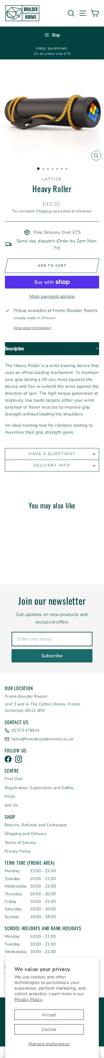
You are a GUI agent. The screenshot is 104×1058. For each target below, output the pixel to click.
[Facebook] (8, 759)
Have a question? (52, 453)
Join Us (11, 805)
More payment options (52, 296)
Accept (49, 1015)
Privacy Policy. (28, 999)
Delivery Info (52, 465)
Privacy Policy (18, 851)
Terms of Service (20, 842)
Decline (49, 1029)
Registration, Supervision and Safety (39, 788)
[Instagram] (18, 759)
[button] (52, 348)
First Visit (14, 779)
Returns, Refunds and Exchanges (36, 825)
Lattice (52, 179)
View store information (32, 327)
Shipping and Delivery (25, 833)
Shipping (43, 211)
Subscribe (52, 656)
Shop (56, 34)
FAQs (10, 796)
